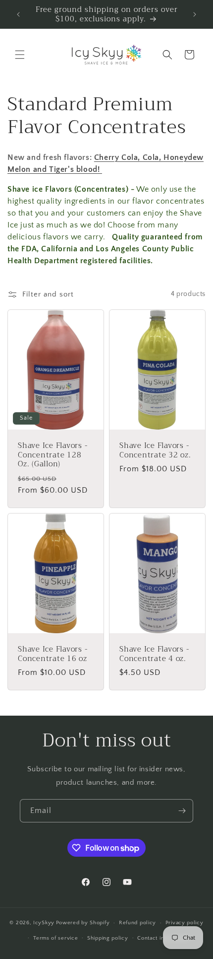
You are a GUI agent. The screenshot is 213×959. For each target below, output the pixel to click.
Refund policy (137, 923)
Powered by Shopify (83, 923)
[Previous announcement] (18, 14)
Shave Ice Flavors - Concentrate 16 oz (52, 654)
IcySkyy (43, 923)
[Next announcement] (195, 14)
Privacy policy (184, 923)
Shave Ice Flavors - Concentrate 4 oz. (154, 654)
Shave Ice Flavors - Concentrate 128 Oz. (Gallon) (52, 455)
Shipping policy (107, 938)
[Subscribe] (182, 810)
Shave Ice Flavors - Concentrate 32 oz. (155, 450)
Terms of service (55, 938)
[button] (20, 55)
